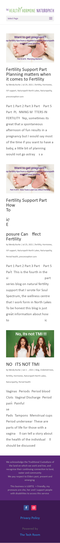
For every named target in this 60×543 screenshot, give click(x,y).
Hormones (47, 85)
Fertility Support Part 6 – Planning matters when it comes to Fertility (29, 74)
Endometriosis (46, 370)
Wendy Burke (14, 85)
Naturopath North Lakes (28, 91)
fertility (38, 85)
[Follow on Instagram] (33, 507)
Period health (12, 257)
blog (37, 370)
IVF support (11, 91)
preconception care (15, 97)
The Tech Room (30, 535)
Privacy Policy (30, 518)
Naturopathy (46, 91)
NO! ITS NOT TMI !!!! (26, 364)
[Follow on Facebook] (26, 507)
